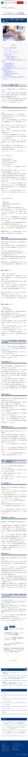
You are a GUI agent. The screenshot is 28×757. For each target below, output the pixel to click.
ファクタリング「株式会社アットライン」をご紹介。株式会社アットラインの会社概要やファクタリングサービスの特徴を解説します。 (14, 732)
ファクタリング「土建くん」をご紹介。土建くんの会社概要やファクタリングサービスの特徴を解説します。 (14, 727)
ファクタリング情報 (5, 704)
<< (11, 660)
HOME (2, 7)
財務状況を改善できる (8, 65)
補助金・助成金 (7, 54)
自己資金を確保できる (8, 63)
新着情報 (5, 7)
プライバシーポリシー (16, 746)
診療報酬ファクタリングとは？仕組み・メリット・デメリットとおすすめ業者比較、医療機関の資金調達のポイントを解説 (14, 683)
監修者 (12, 626)
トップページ (4, 743)
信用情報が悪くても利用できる (10, 73)
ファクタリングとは (5, 746)
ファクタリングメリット (17, 743)
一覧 (14, 660)
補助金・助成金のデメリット (12, 58)
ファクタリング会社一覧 (6, 700)
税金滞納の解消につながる (9, 66)
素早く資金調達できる (8, 71)
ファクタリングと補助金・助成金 (9, 47)
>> (16, 660)
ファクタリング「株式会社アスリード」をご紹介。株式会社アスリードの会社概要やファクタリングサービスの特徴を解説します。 (14, 723)
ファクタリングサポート (6, 750)
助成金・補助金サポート (17, 749)
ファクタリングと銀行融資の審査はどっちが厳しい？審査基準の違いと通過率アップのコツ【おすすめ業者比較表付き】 (14, 678)
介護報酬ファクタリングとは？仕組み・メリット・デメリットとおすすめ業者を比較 (14, 673)
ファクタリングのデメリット (12, 53)
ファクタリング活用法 (10, 7)
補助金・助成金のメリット (11, 56)
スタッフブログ (5, 693)
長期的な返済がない (8, 75)
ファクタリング (7, 49)
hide (15, 45)
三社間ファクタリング (5, 749)
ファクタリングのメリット (11, 51)
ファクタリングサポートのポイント (18, 745)
